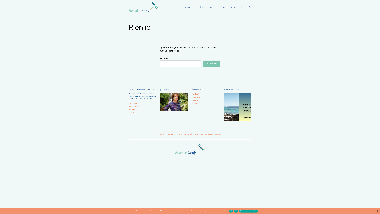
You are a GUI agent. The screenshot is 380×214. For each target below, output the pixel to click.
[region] (237, 107)
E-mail (194, 103)
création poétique (229, 7)
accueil (188, 7)
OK (231, 211)
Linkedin (195, 100)
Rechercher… (165, 58)
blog (242, 7)
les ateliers (133, 103)
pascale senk (201, 7)
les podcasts (133, 106)
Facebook (195, 94)
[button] (226, 106)
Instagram (196, 97)
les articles (133, 112)
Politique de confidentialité (248, 211)
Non (236, 211)
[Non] (378, 211)
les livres (132, 109)
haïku (212, 7)
